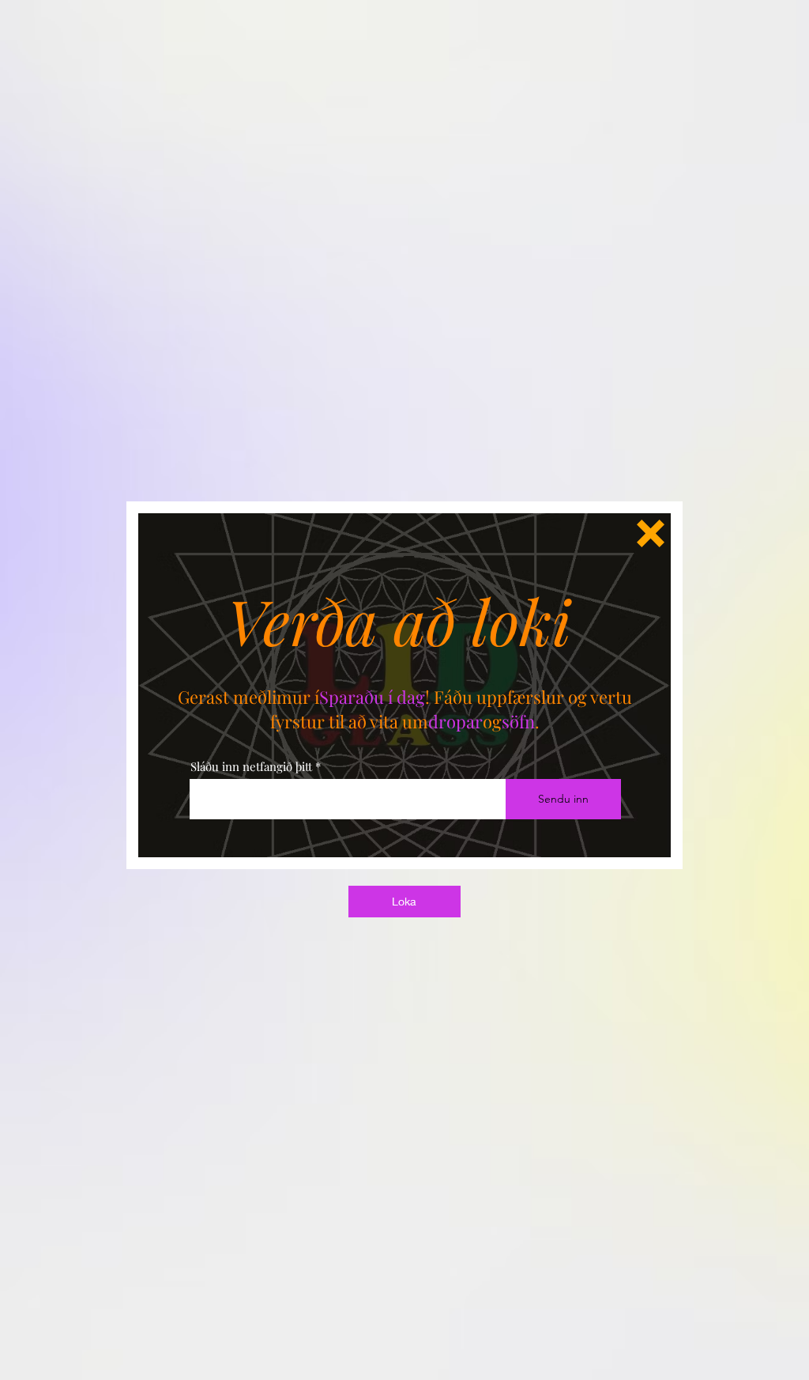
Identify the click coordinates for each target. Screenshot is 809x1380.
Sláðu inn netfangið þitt (251, 767)
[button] (650, 533)
